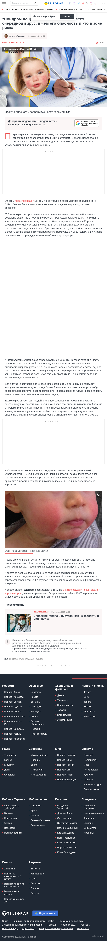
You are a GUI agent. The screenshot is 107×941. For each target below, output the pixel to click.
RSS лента (83, 928)
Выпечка (35, 869)
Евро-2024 (89, 711)
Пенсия (7, 862)
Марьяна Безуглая (66, 847)
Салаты (35, 888)
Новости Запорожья (14, 716)
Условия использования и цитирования (22, 925)
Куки (52, 16)
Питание (35, 760)
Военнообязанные (40, 820)
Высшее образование (37, 722)
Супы (34, 878)
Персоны (61, 799)
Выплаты (35, 702)
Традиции (89, 818)
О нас (5, 921)
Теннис (87, 702)
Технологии (10, 755)
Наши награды (68, 925)
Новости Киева (12, 692)
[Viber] (74, 3)
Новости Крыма (12, 734)
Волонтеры (10, 828)
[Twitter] (87, 3)
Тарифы (61, 710)
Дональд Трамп (65, 813)
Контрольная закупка (70, 9)
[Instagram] (91, 3)
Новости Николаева (14, 739)
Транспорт (62, 700)
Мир (58, 748)
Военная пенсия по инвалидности (14, 885)
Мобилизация (38, 799)
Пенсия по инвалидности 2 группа (12, 876)
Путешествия (91, 770)
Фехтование (90, 716)
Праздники (89, 799)
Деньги (61, 695)
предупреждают (24, 200)
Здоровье (35, 748)
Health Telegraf (41, 612)
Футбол (87, 692)
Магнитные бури (92, 784)
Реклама (52, 925)
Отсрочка (35, 815)
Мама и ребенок (39, 755)
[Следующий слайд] (104, 9)
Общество (36, 685)
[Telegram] (79, 3)
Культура (88, 775)
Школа (34, 716)
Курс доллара (64, 715)
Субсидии (36, 706)
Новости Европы (66, 755)
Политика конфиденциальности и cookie (33, 921)
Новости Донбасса (14, 729)
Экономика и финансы (64, 687)
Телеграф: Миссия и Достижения (56, 928)
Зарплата (36, 692)
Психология (37, 770)
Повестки (36, 805)
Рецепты (35, 862)
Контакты (85, 925)
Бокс (86, 697)
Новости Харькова (14, 697)
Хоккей (87, 706)
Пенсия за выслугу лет (14, 900)
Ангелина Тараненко (17, 36)
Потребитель (90, 760)
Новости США (64, 760)
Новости (8, 685)
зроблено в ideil (97, 936)
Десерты (35, 883)
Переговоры (10, 818)
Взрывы (8, 813)
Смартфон (9, 775)
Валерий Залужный (67, 828)
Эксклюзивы (95, 9)
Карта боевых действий (11, 806)
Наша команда (10, 928)
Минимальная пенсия (11, 892)
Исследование (38, 775)
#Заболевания (26, 659)
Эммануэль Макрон (67, 823)
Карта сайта (28, 928)
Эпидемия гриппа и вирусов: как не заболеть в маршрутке (66, 617)
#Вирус (39, 659)
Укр (103, 3)
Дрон (7, 770)
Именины (89, 833)
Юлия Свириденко (66, 852)
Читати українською (13, 43)
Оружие (8, 823)
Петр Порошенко (66, 838)
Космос (8, 760)
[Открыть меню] (4, 3)
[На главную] (53, 3)
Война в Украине (13, 799)
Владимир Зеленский (62, 806)
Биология (9, 765)
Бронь (34, 810)
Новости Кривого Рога (13, 722)
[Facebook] (70, 3)
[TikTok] (95, 3)
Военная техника (13, 833)
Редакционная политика (71, 921)
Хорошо (67, 16)
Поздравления (91, 789)
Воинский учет (38, 825)
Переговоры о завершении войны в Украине (29, 9)
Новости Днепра (12, 702)
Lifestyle (87, 748)
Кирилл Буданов (65, 833)
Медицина (36, 711)
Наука (6, 748)
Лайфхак (88, 779)
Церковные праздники (90, 806)
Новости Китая (65, 775)
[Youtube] (83, 3)
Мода (86, 765)
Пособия (35, 729)
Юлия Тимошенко (66, 842)
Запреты (88, 823)
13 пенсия (9, 869)
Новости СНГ (64, 770)
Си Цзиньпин (64, 818)
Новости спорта (93, 685)
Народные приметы (94, 813)
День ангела (90, 828)
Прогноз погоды (39, 734)
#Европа (13, 659)
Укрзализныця (64, 720)
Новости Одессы (13, 706)
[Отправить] (35, 3)
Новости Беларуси (66, 779)
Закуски (35, 893)
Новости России (65, 765)
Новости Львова (12, 711)
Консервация (37, 874)
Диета (34, 765)
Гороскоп (88, 755)
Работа (34, 697)
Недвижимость (65, 705)
